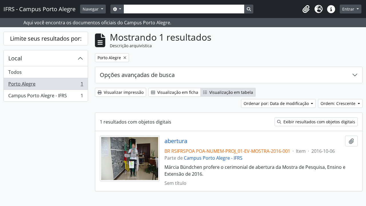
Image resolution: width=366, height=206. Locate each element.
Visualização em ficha (177, 92)
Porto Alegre (45, 85)
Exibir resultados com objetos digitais (318, 121)
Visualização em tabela (230, 92)
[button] (306, 9)
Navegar (91, 9)
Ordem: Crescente (339, 103)
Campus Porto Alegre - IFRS (45, 96)
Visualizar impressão (123, 92)
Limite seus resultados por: (45, 38)
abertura (175, 141)
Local (15, 58)
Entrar (348, 9)
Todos (15, 72)
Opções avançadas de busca (137, 75)
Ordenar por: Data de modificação (277, 103)
